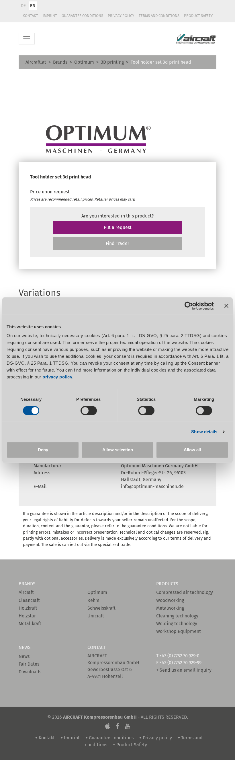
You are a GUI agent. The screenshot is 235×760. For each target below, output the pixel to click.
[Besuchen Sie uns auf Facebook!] (117, 726)
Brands (60, 62)
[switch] (89, 410)
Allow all (192, 449)
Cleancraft (29, 600)
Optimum (84, 62)
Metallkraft (30, 623)
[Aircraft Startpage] (196, 39)
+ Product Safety (130, 744)
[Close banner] (226, 306)
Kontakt (30, 15)
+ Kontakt (45, 737)
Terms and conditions (159, 15)
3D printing (112, 62)
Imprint (50, 15)
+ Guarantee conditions (109, 737)
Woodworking (170, 600)
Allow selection (117, 449)
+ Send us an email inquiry (183, 670)
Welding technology (176, 623)
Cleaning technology (177, 616)
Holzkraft (28, 608)
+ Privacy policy (155, 737)
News (24, 656)
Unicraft (95, 616)
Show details (204, 431)
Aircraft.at (36, 62)
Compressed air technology (184, 592)
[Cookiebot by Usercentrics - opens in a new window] (189, 306)
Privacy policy (121, 15)
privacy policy (57, 376)
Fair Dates (29, 664)
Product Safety (198, 15)
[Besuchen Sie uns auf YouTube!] (127, 726)
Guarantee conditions (82, 15)
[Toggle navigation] (27, 38)
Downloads (30, 672)
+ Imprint (70, 737)
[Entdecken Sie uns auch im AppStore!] (107, 726)
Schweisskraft (101, 608)
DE (23, 5)
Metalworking (170, 608)
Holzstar (27, 616)
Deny (43, 449)
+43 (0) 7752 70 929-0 (179, 655)
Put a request (118, 227)
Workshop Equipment (178, 631)
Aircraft (26, 592)
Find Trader (117, 243)
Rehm (93, 600)
